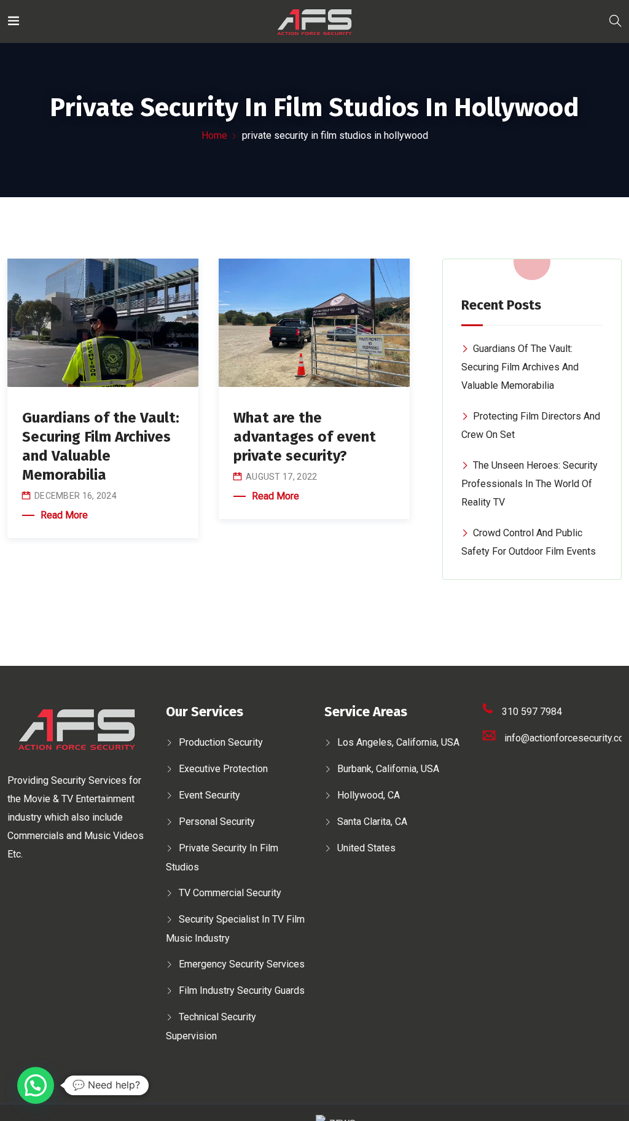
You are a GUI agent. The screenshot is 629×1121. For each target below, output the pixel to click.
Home (214, 135)
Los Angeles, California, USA (398, 742)
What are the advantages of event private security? (304, 436)
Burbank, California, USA (388, 769)
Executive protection (223, 769)
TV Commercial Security (230, 893)
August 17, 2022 (282, 477)
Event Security (209, 795)
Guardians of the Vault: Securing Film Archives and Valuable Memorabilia (520, 367)
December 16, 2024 (75, 496)
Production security (221, 742)
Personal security (217, 821)
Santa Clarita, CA (372, 821)
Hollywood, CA (368, 795)
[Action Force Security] (314, 21)
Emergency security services (242, 964)
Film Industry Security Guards (242, 990)
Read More (64, 515)
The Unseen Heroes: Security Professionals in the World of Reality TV (529, 483)
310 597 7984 (532, 711)
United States (366, 848)
